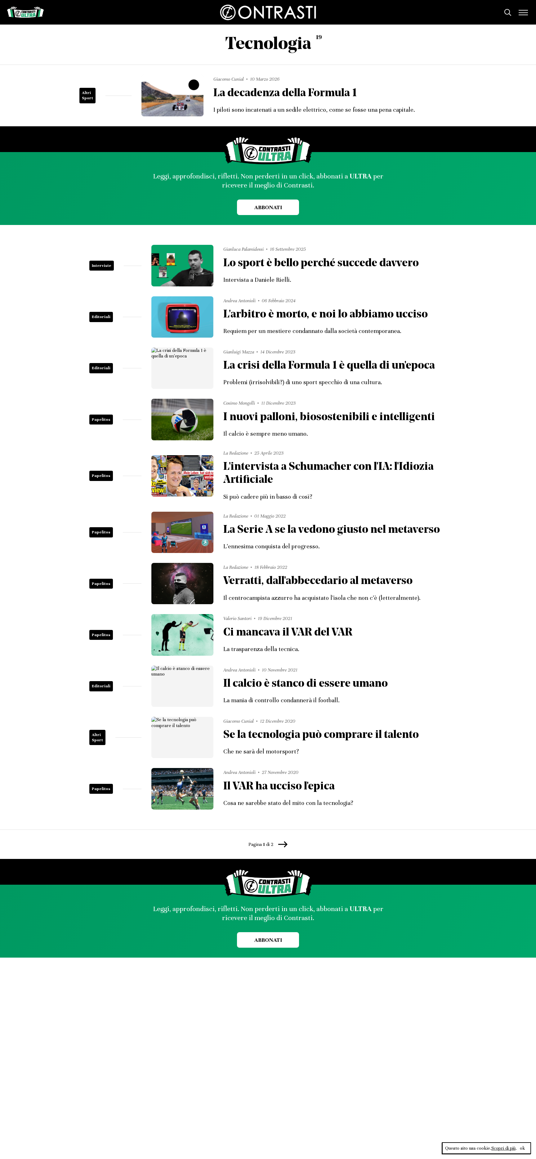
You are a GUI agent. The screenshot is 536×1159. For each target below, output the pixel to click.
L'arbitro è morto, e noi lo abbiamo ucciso (325, 314)
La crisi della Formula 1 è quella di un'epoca (329, 366)
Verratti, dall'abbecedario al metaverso (318, 581)
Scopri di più (503, 1148)
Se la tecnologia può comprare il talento (321, 735)
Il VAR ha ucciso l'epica (279, 786)
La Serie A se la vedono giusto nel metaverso (331, 530)
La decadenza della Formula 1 (285, 93)
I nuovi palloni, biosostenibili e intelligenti (329, 417)
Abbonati (268, 207)
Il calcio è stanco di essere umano (305, 684)
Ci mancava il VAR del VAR (287, 632)
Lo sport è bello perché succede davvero (321, 263)
